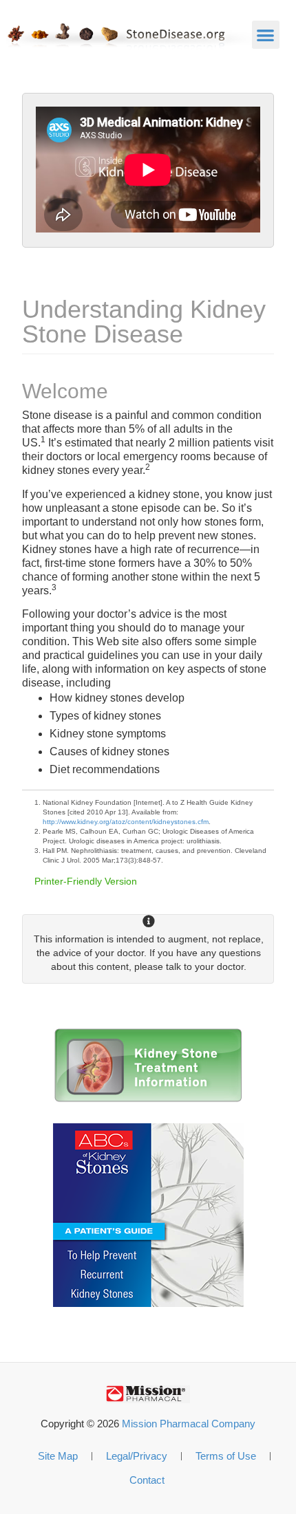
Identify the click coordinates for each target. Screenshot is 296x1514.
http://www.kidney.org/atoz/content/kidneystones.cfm (126, 821)
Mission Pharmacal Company (188, 1423)
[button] (266, 35)
